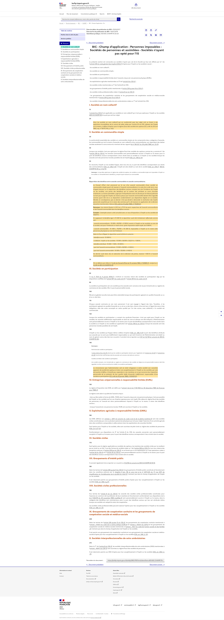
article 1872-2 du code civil (136, 279)
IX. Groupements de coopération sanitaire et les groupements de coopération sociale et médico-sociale (72, 74)
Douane (115, 582)
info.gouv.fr (116, 605)
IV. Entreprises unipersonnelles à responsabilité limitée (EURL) (71, 55)
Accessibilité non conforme (66, 614)
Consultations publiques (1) (89, 14)
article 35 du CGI (113, 452)
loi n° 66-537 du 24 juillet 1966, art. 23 (143, 144)
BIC (79, 23)
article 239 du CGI (96, 153)
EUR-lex (115, 584)
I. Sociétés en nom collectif (71, 47)
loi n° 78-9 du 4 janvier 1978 (101, 277)
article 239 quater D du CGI (108, 98)
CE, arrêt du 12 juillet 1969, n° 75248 (127, 204)
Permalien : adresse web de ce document (156, 30)
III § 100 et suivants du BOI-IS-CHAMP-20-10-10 (139, 463)
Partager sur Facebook (146, 35)
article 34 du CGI (96, 452)
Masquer (66, 43)
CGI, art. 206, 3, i (140, 534)
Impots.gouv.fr (116, 590)
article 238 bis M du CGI (98, 353)
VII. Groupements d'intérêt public (72, 66)
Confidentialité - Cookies (102, 614)
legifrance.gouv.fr (143, 605)
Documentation (90, 579)
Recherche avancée (136, 19)
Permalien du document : (94, 560)
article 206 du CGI (141, 448)
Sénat (114, 593)
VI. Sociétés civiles (67, 63)
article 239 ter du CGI (112, 450)
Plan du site (90, 614)
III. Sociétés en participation (70, 52)
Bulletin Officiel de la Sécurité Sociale (122, 576)
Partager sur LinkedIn (156, 35)
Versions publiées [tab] (66, 39)
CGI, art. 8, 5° (94, 429)
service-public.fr (129, 605)
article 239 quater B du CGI (131, 88)
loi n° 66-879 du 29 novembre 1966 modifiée (104, 498)
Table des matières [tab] (66, 31)
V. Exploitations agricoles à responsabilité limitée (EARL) (70, 60)
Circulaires (115, 579)
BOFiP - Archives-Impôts (114, 14)
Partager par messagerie (161, 35)
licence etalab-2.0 (95, 617)
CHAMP (84, 23)
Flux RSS (88, 573)
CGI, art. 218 (152, 167)
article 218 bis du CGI (135, 324)
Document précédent (95, 43)
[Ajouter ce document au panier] (151, 30)
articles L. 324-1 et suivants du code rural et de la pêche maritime (127, 419)
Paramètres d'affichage (119, 614)
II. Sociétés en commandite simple (72, 49)
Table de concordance (92, 576)
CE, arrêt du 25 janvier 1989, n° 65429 (122, 376)
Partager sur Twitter (151, 35)
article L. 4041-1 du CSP (97, 548)
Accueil (61, 14)
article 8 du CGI (128, 81)
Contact (61, 576)
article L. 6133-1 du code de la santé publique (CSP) (108, 525)
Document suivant (156, 43)
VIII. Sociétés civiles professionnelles (73, 68)
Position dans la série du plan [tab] (69, 35)
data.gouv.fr (156, 605)
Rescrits (102, 14)
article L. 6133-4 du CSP (138, 525)
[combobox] (89, 19)
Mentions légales (80, 614)
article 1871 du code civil (115, 279)
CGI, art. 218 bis (135, 158)
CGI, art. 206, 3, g (101, 482)
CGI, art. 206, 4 (109, 167)
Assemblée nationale (118, 573)
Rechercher (118, 19)
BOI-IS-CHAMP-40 (96, 115)
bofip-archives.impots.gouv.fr (93, 582)
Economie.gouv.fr (117, 587)
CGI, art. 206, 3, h (95, 508)
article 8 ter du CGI (126, 92)
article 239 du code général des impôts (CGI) (105, 64)
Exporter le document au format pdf (146, 30)
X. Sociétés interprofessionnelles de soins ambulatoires (72, 80)
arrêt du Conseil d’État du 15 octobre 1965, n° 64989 (129, 263)
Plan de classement (72, 14)
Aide (60, 573)
